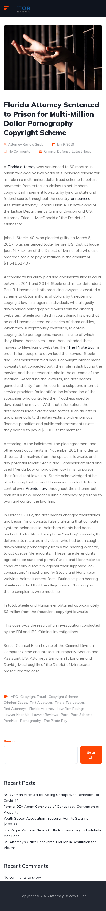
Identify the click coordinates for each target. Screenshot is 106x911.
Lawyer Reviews (45, 714)
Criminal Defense (57, 151)
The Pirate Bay (81, 347)
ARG (14, 696)
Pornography (30, 720)
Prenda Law (36, 488)
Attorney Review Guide (26, 144)
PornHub (11, 720)
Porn (64, 714)
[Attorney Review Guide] (23, 8)
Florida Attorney (41, 708)
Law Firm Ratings (71, 708)
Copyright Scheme (63, 696)
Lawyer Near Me (17, 714)
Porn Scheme (81, 714)
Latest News (81, 151)
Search (10, 741)
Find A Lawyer (41, 702)
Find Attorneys (15, 708)
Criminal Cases (15, 702)
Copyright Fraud (33, 696)
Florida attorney (21, 166)
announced (80, 198)
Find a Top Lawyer (69, 702)
